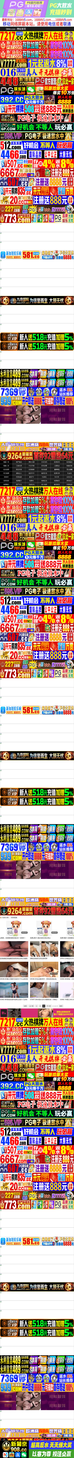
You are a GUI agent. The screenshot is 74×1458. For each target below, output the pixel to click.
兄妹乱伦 (31, 484)
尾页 (61, 1006)
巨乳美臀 (44, 466)
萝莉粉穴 (69, 480)
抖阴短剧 (69, 484)
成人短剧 (44, 484)
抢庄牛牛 (31, 473)
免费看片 (19, 480)
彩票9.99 (57, 473)
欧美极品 (69, 462)
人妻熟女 (57, 466)
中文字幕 (31, 466)
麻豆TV (31, 477)
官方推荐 (6, 473)
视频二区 (6, 466)
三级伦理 (19, 466)
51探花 (44, 477)
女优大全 (69, 477)
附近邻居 (19, 469)
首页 (25, 1006)
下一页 (49, 1006)
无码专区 (6, 480)
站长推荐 (6, 469)
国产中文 (19, 484)
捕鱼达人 (19, 473)
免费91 (31, 480)
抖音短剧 (19, 477)
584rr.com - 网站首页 (16, 29)
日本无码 (44, 462)
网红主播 (31, 462)
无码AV (6, 477)
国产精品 (19, 462)
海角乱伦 (44, 480)
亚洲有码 (57, 462)
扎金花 (69, 473)
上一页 (31, 1006)
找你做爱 (44, 469)
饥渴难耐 (31, 469)
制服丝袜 (69, 466)
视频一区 (6, 462)
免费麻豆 (57, 480)
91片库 (57, 477)
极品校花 (57, 484)
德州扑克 (44, 473)
